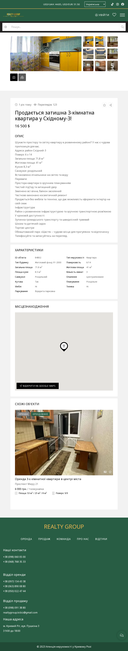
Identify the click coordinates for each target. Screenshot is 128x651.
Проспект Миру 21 (26, 484)
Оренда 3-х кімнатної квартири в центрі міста (48, 479)
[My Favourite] (114, 15)
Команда (64, 539)
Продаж (44, 539)
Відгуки (101, 539)
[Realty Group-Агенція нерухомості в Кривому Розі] (13, 15)
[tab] (14, 77)
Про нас (83, 539)
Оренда (26, 539)
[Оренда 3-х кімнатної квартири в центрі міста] (64, 442)
